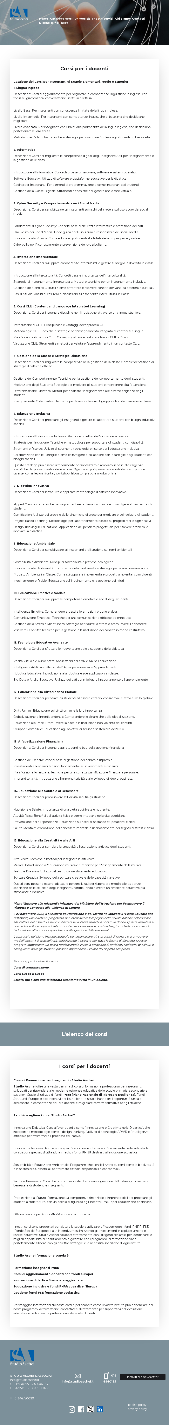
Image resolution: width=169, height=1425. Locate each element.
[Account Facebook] (81, 1409)
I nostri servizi (102, 18)
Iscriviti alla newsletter (142, 1377)
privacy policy (137, 1409)
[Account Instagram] (72, 1409)
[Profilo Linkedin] (100, 1409)
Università (82, 18)
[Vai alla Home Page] (19, 13)
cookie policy (137, 1405)
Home (43, 18)
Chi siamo (122, 18)
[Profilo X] (90, 1409)
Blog (64, 22)
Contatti (138, 18)
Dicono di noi (49, 22)
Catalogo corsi (61, 18)
